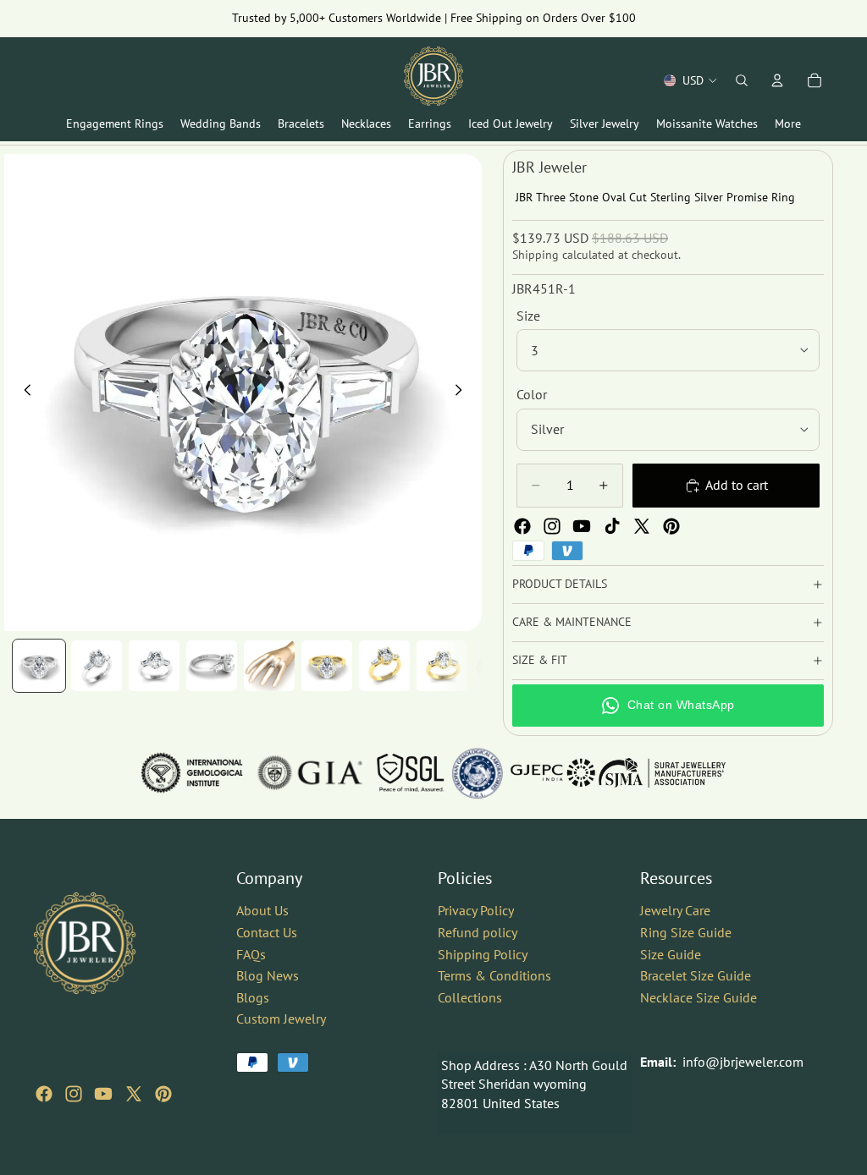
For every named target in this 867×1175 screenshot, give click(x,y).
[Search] (741, 80)
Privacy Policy (476, 910)
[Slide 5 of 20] (269, 665)
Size (528, 315)
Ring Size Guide (686, 932)
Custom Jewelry (281, 1018)
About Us (262, 910)
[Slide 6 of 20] (326, 665)
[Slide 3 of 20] (154, 665)
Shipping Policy (482, 953)
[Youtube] (582, 526)
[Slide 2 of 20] (96, 665)
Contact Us (266, 932)
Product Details (559, 583)
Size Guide (670, 953)
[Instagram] (552, 526)
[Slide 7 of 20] (384, 665)
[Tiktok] (612, 526)
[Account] (777, 80)
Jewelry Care (675, 910)
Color (531, 394)
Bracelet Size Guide (695, 975)
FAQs (251, 953)
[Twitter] (642, 526)
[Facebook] (522, 526)
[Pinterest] (671, 526)
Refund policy (477, 932)
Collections (470, 996)
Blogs (252, 996)
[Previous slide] (22, 392)
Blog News (267, 975)
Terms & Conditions (494, 975)
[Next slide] (463, 392)
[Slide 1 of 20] (39, 665)
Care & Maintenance (572, 621)
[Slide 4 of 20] (211, 665)
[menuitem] (787, 124)
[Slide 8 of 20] (442, 665)
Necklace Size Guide (698, 996)
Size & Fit (539, 659)
